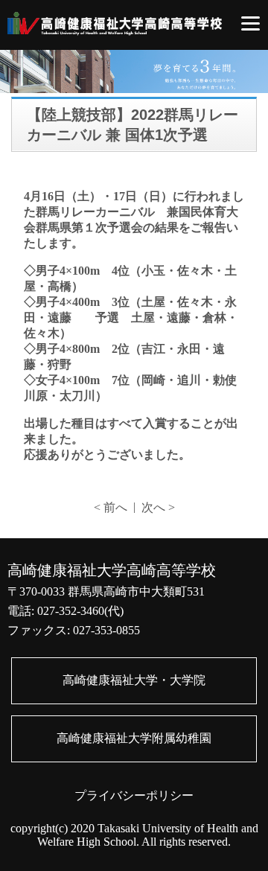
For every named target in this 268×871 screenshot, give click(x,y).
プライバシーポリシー (134, 795)
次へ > (158, 507)
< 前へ (110, 507)
